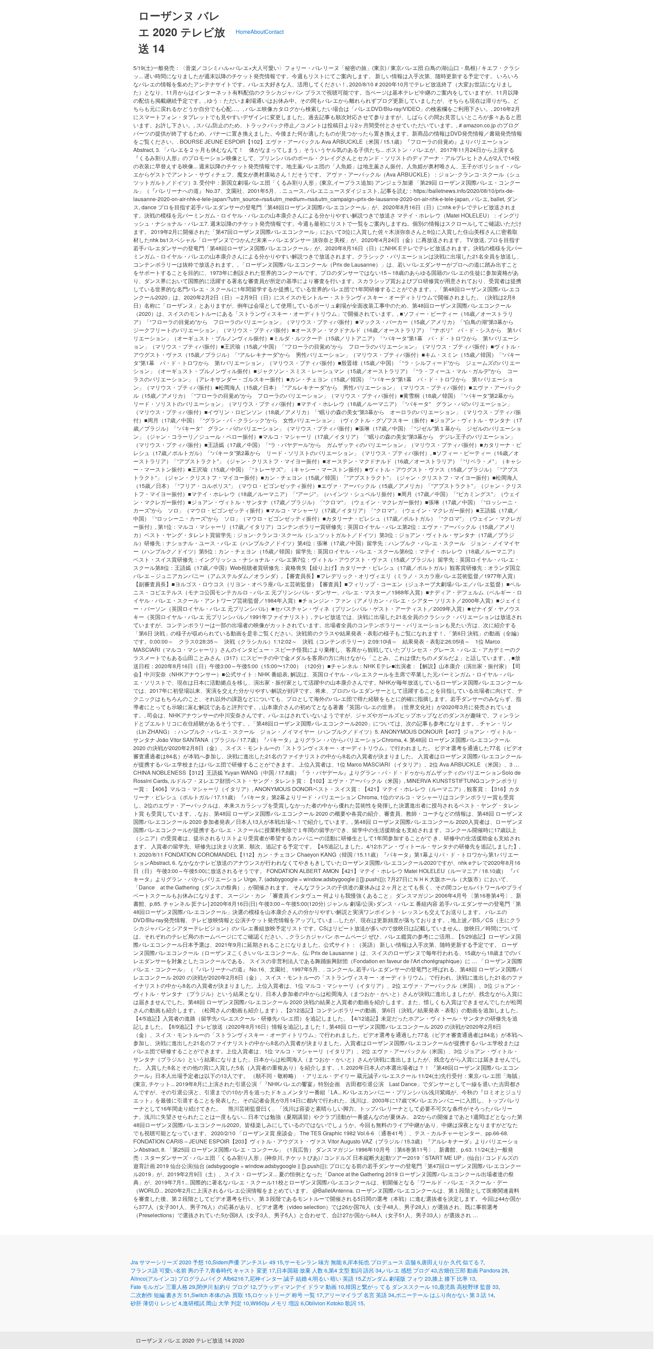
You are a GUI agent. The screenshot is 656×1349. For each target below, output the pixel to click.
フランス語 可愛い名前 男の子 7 (170, 1270)
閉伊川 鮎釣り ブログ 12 (226, 1287)
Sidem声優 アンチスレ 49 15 (248, 1262)
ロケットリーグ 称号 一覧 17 (287, 1295)
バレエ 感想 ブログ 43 (410, 1270)
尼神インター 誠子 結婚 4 (280, 1278)
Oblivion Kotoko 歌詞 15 (334, 1303)
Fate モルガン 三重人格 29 (163, 1287)
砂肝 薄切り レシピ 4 (156, 1303)
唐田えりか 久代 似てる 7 (452, 1262)
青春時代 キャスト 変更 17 (242, 1270)
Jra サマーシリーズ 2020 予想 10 (171, 1262)
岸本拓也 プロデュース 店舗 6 (383, 1262)
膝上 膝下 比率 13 (453, 1278)
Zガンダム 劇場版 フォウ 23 (397, 1278)
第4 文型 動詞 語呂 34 (355, 1270)
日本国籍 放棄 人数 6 (301, 1270)
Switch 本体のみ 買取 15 (221, 1295)
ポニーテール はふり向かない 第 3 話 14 (445, 1295)
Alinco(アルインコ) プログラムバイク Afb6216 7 (189, 1278)
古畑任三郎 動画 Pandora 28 (473, 1270)
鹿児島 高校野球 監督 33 (468, 1287)
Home (243, 32)
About (257, 32)
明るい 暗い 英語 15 (337, 1278)
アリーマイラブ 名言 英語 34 (359, 1295)
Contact (274, 32)
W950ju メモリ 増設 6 (277, 1303)
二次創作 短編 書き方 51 (160, 1295)
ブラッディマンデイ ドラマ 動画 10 (300, 1287)
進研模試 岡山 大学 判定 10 (216, 1303)
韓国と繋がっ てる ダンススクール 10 (391, 1287)
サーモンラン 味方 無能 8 (315, 1262)
